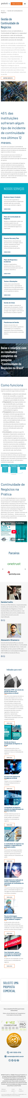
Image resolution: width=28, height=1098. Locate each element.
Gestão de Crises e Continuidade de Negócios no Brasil (13, 743)
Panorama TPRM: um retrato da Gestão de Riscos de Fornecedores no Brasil (14, 691)
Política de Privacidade (5, 1095)
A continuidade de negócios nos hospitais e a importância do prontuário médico (14, 845)
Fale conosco (16, 4)
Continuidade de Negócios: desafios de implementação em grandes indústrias (13, 809)
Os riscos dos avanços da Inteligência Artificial (12, 777)
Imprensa (7, 828)
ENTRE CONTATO (8, 78)
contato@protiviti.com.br (15, 1056)
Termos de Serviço (16, 1095)
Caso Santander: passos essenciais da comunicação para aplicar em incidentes (12, 953)
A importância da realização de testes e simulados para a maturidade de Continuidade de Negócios (14, 882)
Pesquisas (7, 726)
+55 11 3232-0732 (15, 1052)
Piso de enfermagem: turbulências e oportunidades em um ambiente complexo (13, 917)
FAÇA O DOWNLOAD (7, 373)
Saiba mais (7, 209)
